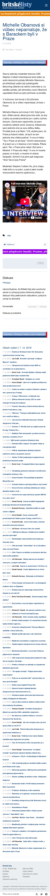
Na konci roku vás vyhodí (30, 528)
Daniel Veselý (17, 501)
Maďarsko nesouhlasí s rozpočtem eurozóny (29, 641)
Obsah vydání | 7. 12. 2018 (17, 347)
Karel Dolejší (17, 382)
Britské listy (20, 5)
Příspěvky (26, 876)
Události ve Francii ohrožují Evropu (25, 613)
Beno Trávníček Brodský (21, 596)
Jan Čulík (15, 358)
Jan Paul (15, 817)
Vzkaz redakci (28, 871)
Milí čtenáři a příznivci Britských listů (25, 440)
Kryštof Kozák (17, 522)
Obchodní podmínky (10, 879)
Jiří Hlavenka (17, 559)
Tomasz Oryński (18, 708)
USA (9, 235)
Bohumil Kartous (18, 508)
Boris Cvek (16, 372)
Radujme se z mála (32, 379)
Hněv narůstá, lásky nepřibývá (34, 617)
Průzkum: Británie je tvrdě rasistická (26, 790)
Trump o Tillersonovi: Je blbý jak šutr (26, 396)
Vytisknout (10, 244)
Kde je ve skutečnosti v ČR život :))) (33, 566)
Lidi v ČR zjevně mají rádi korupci (24, 838)
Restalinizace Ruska (20, 807)
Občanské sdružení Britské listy (28, 886)
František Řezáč (18, 379)
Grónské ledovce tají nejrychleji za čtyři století (29, 484)
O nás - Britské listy (9, 868)
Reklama (6, 876)
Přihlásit (6, 282)
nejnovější (32, 306)
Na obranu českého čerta (35, 610)
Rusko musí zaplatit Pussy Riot (24, 685)
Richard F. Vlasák (18, 610)
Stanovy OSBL (28, 868)
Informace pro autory (30, 874)
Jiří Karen (15, 528)
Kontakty (6, 871)
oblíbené (43, 306)
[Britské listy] (25, 63)
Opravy (5, 874)
